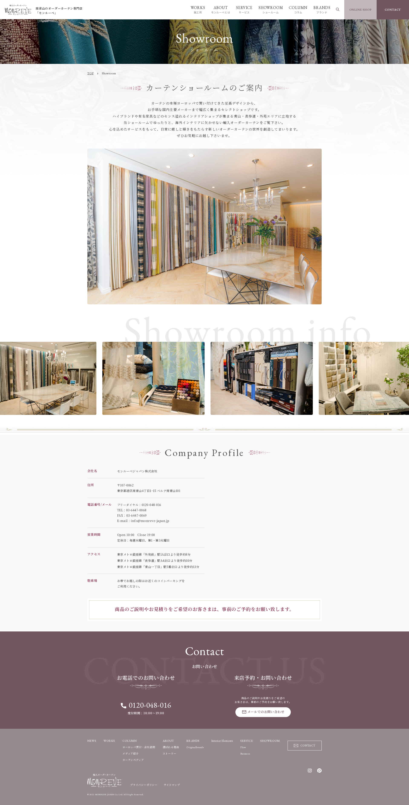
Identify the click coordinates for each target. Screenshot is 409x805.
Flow (243, 747)
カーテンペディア (133, 760)
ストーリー (169, 753)
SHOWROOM (270, 9)
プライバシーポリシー (143, 785)
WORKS (198, 9)
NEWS (91, 741)
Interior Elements (222, 741)
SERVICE (244, 9)
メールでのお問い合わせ (265, 712)
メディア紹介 (130, 753)
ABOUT (220, 9)
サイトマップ (172, 785)
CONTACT (393, 10)
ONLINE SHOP (360, 10)
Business (245, 753)
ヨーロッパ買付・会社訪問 (138, 747)
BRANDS (321, 9)
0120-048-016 (150, 705)
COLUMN (298, 9)
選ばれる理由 (171, 747)
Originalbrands (195, 747)
